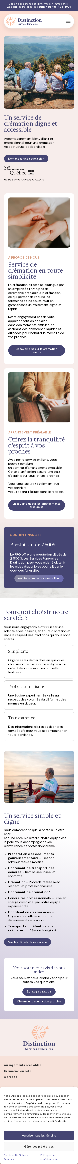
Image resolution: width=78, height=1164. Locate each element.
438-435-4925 (61, 6)
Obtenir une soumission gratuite (39, 1001)
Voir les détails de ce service (27, 942)
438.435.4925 (41, 992)
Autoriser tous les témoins (39, 1135)
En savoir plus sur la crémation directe (36, 350)
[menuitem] (39, 1065)
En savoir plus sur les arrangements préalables (37, 505)
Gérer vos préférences (39, 1146)
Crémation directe (17, 1071)
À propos (10, 1077)
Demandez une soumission (26, 158)
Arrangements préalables (22, 1065)
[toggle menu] (68, 21)
